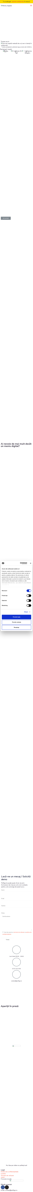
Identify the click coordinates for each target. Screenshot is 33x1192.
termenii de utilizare (19, 932)
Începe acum (5, 41)
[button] (6, 218)
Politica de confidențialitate (9, 1172)
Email (2, 898)
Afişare (26, 612)
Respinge (16, 627)
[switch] (29, 595)
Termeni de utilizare (7, 1175)
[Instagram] (7, 1187)
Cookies (3, 1174)
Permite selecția (16, 622)
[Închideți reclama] (30, 563)
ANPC (3, 1177)
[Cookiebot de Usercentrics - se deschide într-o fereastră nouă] (20, 563)
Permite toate (16, 617)
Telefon (3, 906)
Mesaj (2, 913)
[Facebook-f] (3, 1187)
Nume (2, 890)
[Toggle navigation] (31, 5)
